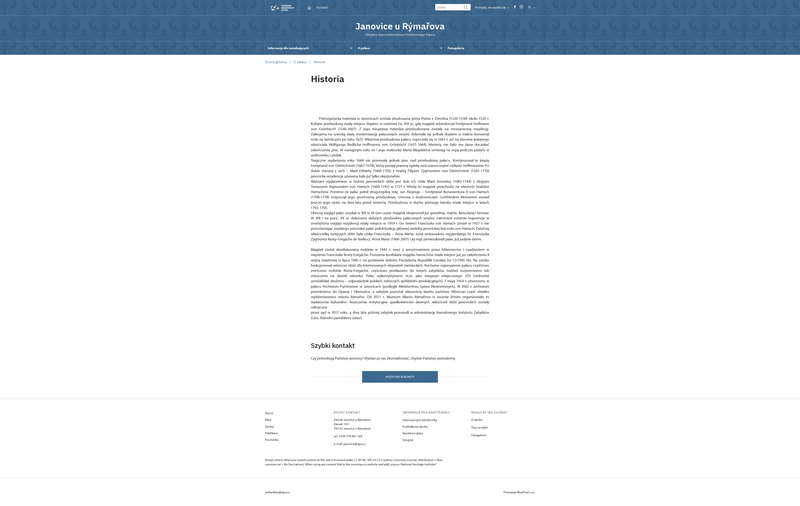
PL (530, 7)
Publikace (271, 433)
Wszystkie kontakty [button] (400, 377)
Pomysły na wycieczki (491, 7)
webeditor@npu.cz (277, 492)
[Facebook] (514, 7)
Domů (269, 413)
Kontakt (322, 7)
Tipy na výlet (479, 427)
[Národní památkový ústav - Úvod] (282, 8)
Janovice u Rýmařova (400, 26)
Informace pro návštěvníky (419, 420)
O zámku (476, 420)
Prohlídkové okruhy (415, 427)
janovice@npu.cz (354, 444)
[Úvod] (309, 7)
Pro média (271, 440)
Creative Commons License (399, 460)
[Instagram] (521, 7)
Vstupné (407, 440)
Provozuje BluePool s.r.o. (519, 492)
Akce (268, 420)
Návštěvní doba (412, 433)
